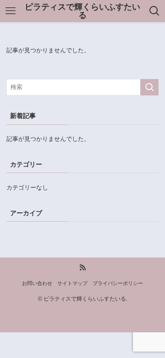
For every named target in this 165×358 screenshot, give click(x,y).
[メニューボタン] (10, 11)
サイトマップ (72, 283)
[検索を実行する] (149, 87)
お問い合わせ (37, 283)
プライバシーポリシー (118, 283)
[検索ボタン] (154, 11)
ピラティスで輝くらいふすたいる (82, 11)
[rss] (82, 267)
